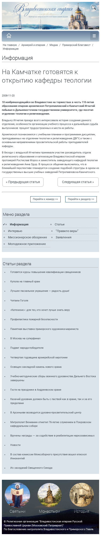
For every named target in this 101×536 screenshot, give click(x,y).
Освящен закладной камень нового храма (36, 366)
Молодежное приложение (27, 244)
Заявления (63, 237)
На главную (10, 45)
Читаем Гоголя (19, 300)
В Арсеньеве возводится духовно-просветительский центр (45, 412)
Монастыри (49, 511)
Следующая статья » (78, 182)
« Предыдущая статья (23, 182)
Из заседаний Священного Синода (31, 467)
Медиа (54, 45)
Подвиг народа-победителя (26, 347)
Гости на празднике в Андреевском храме (35, 389)
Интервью (15, 231)
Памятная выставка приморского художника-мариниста (44, 329)
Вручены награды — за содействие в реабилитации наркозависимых (52, 435)
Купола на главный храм (25, 281)
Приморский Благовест (76, 45)
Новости (15, 445)
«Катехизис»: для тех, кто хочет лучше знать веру (40, 310)
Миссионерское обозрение (27, 237)
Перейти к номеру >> (45, 199)
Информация (11, 48)
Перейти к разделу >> (81, 199)
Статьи (60, 224)
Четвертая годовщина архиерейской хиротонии (38, 357)
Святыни (17, 511)
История (81, 511)
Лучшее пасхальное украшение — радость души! (39, 290)
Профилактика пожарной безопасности (34, 319)
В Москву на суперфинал (25, 338)
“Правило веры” (67, 231)
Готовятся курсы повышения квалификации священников (45, 272)
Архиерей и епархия (33, 45)
